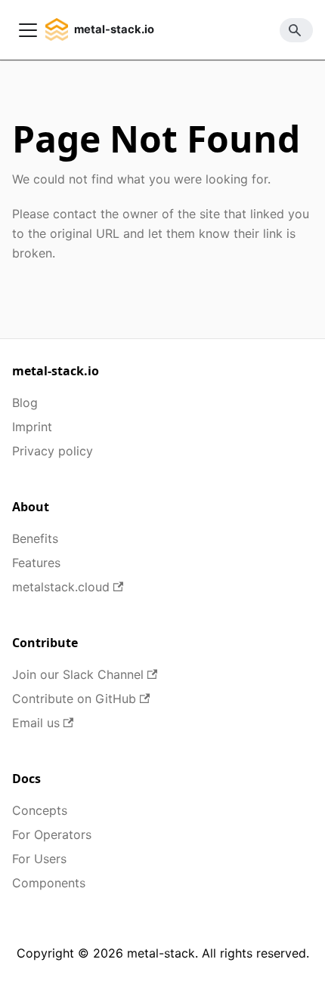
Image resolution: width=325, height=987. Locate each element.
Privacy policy (52, 450)
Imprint (32, 426)
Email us (36, 722)
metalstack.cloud (61, 586)
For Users (39, 858)
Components (48, 882)
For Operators (51, 834)
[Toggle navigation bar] (28, 30)
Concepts (39, 810)
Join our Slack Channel (78, 674)
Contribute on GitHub (74, 698)
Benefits (35, 538)
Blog (25, 402)
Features (36, 562)
